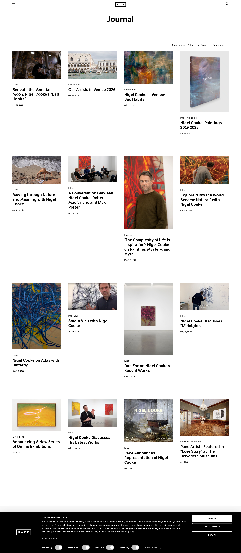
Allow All (212, 518)
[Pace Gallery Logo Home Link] (120, 4)
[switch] (86, 547)
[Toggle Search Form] (227, 3)
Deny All (212, 535)
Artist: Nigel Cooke (197, 45)
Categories (218, 45)
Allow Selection (212, 527)
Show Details (150, 547)
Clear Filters (178, 45)
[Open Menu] (13, 4)
